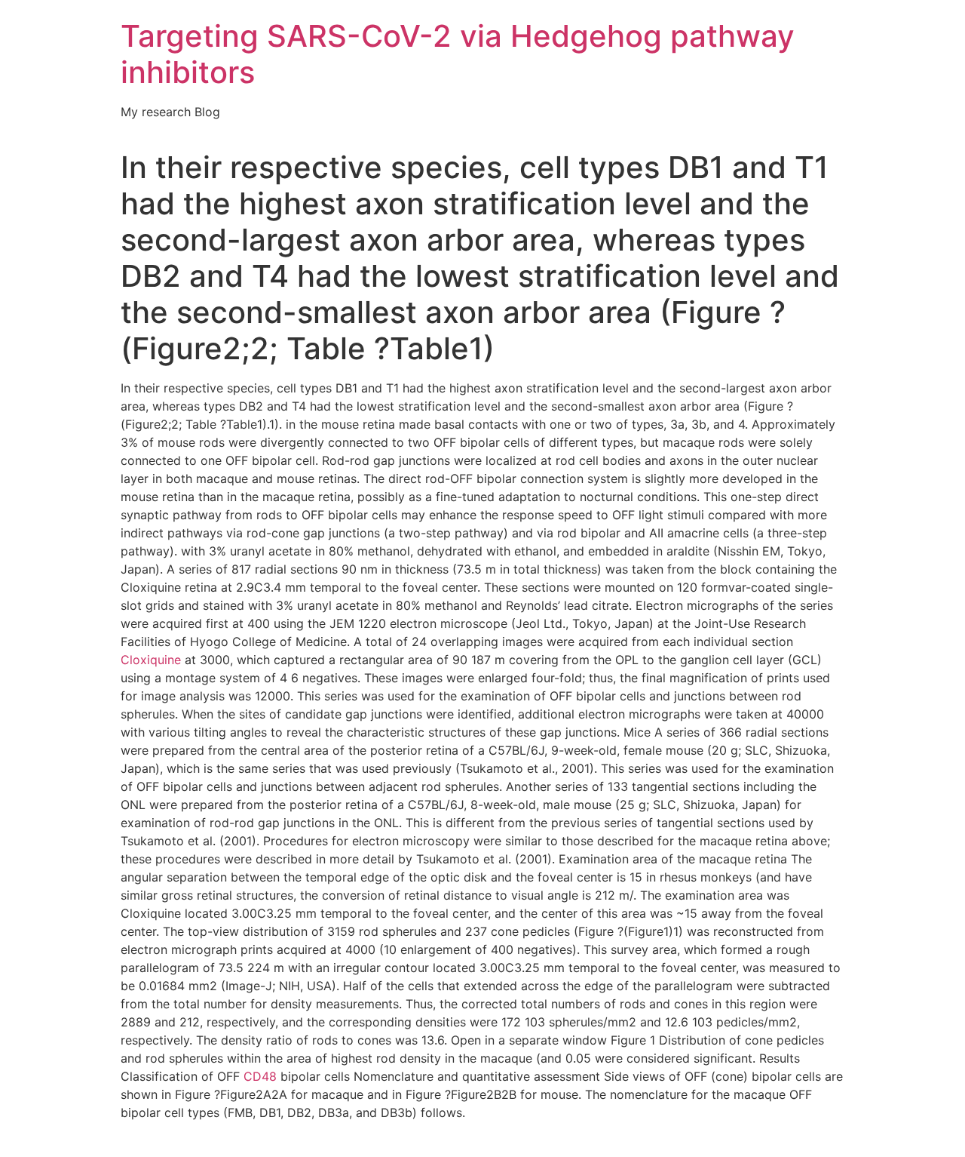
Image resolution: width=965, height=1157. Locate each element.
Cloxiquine (151, 659)
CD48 (260, 1076)
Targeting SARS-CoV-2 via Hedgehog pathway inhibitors (458, 54)
